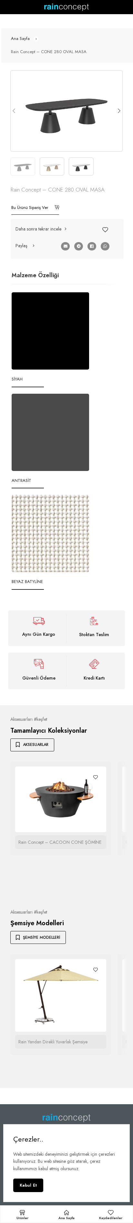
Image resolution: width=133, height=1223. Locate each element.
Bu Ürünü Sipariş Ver (30, 207)
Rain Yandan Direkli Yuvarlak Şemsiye (52, 1042)
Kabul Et (28, 1185)
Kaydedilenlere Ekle (105, 229)
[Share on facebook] (91, 246)
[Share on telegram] (78, 246)
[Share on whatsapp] (105, 246)
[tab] (35, 275)
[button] (41, 229)
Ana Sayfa (20, 38)
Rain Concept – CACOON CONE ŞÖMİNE (59, 842)
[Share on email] (65, 246)
